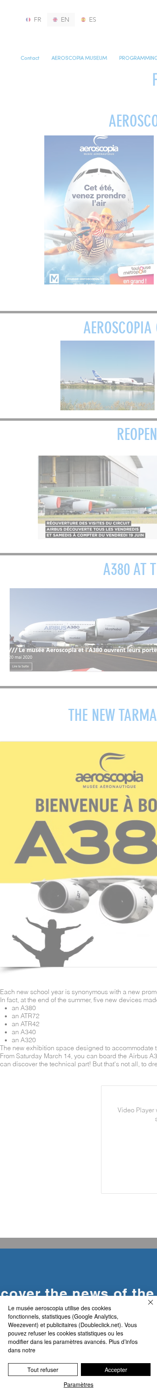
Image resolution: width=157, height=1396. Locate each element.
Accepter (116, 1370)
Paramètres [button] (78, 1384)
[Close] (145, 1307)
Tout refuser (42, 1370)
